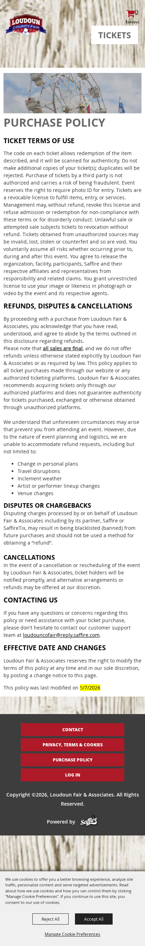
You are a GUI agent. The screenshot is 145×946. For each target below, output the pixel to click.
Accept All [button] (93, 919)
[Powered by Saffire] (89, 821)
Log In (72, 775)
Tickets (114, 35)
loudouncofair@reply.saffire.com (61, 635)
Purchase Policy (73, 760)
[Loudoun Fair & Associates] (26, 25)
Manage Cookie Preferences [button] (72, 934)
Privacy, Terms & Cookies (73, 745)
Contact (72, 730)
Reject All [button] (50, 919)
